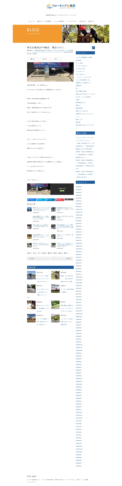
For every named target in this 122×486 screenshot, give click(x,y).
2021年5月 (79, 297)
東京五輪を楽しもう (81, 102)
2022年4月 (79, 266)
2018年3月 (79, 404)
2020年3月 (79, 336)
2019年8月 (79, 356)
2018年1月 (79, 409)
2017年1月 (79, 443)
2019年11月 (79, 347)
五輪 (65, 52)
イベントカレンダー (72, 21)
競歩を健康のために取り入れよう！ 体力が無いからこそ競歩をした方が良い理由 (65, 209)
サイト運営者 (85, 479)
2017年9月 (79, 421)
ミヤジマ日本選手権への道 (82, 80)
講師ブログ (91, 21)
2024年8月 (79, 187)
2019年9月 (79, 353)
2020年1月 (79, 342)
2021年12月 (79, 277)
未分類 (77, 100)
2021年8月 (79, 288)
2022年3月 (79, 268)
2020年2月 (79, 339)
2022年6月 (79, 260)
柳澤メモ (78, 105)
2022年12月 (79, 243)
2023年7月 (79, 223)
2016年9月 (79, 455)
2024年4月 (79, 198)
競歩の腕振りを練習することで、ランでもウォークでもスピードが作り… (67, 308)
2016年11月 (79, 449)
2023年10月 (79, 215)
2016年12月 (79, 446)
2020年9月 (79, 319)
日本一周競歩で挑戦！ (81, 91)
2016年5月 (79, 463)
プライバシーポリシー (31, 482)
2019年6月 (79, 361)
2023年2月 (79, 237)
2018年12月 (79, 378)
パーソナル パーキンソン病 (83, 77)
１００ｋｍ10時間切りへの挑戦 (84, 57)
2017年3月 (79, 438)
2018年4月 (79, 401)
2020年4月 (79, 333)
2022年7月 (79, 257)
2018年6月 (79, 395)
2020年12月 (79, 311)
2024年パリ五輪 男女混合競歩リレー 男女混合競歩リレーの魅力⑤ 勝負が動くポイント (85, 154)
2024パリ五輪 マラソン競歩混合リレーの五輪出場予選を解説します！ (41, 225)
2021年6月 (79, 294)
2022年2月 (79, 271)
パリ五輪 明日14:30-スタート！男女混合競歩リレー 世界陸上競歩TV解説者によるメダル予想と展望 (85, 146)
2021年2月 (79, 305)
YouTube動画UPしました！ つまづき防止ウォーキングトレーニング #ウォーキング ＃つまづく (41, 236)
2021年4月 (79, 299)
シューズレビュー (80, 71)
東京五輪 (68, 52)
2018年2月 (79, 407)
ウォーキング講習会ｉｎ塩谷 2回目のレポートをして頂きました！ (43, 321)
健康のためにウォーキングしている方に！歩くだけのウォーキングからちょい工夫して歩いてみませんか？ (41, 209)
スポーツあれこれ (80, 74)
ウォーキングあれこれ (81, 66)
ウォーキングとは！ (71, 479)
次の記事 (68, 258)
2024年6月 (79, 192)
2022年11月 (79, 246)
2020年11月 (79, 314)
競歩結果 (78, 122)
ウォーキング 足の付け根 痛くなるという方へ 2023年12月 (67, 321)
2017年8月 (79, 424)
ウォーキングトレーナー (45, 52)
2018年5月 (79, 398)
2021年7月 (79, 291)
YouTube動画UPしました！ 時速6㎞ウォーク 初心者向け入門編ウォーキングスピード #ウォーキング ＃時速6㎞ (65, 227)
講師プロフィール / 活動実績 (44, 21)
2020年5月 (79, 330)
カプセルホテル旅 (80, 69)
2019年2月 (79, 373)
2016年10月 (79, 452)
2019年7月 (79, 359)
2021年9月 (79, 285)
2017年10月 (79, 418)
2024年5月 (79, 195)
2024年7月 (79, 189)
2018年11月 (79, 381)
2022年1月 (79, 274)
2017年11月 (79, 415)
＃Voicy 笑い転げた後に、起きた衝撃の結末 (65, 217)
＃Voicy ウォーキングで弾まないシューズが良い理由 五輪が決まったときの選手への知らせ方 (65, 245)
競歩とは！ (79, 479)
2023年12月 (79, 209)
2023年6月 (79, 226)
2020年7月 (79, 325)
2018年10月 (79, 384)
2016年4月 (79, 466)
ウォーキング (34, 52)
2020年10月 (79, 316)
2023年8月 (79, 220)
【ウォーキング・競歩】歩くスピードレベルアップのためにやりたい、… (43, 278)
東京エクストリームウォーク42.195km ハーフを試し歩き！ (43, 308)
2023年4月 (79, 232)
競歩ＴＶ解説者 (33, 54)
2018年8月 (79, 390)
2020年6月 (79, 328)
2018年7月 (79, 393)
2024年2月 (79, 204)
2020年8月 (79, 322)
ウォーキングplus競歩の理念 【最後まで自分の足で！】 (54, 479)
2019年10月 (79, 350)
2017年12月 (79, 412)
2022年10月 (79, 249)
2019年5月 (79, 364)
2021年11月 (79, 280)
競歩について (79, 119)
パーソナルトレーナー (57, 52)
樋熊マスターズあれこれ (82, 111)
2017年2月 (79, 440)
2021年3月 (79, 302)
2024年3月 (79, 201)
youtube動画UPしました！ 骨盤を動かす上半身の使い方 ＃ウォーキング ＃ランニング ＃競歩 (41, 218)
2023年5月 (79, 229)
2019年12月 (79, 345)
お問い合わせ (82, 21)
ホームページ (31, 21)
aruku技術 (37, 50)
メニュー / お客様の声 (59, 21)
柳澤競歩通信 (79, 108)
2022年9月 (79, 252)
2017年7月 (79, 426)
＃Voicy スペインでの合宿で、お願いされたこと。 (65, 235)
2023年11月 (79, 212)
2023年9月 (79, 218)
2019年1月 (79, 376)
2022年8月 (79, 254)
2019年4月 (79, 367)
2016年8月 (79, 457)
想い (77, 88)
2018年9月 (79, 387)
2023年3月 (79, 235)
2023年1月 (79, 240)
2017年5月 (79, 432)
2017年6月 (79, 429)
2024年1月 (79, 206)
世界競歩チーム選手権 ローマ (83, 83)
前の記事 (32, 258)
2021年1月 (79, 308)
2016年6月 (79, 460)
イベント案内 (79, 63)
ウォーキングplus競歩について (33, 479)
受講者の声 (78, 85)
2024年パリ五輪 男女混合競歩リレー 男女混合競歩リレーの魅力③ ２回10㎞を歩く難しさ (85, 174)
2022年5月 (79, 263)
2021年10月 (79, 283)
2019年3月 (79, 370)
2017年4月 (79, 435)
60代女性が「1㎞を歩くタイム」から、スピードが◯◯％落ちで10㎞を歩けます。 (41, 245)
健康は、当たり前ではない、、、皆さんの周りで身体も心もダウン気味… (67, 278)
